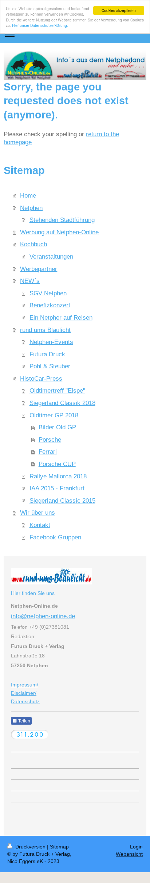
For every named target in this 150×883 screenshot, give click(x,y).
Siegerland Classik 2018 (62, 403)
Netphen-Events (51, 342)
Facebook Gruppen (55, 537)
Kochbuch (33, 244)
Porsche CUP (57, 464)
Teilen (23, 721)
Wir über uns (37, 512)
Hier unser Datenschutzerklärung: (40, 25)
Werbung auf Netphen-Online (59, 232)
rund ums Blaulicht (45, 330)
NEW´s (30, 281)
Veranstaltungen (51, 256)
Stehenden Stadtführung (62, 219)
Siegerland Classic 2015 (62, 500)
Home (28, 195)
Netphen (31, 207)
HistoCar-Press (41, 378)
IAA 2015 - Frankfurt (56, 488)
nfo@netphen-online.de (43, 616)
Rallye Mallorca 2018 (58, 476)
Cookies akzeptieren (119, 10)
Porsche (50, 439)
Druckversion (30, 847)
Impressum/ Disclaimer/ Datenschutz (25, 693)
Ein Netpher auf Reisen (60, 317)
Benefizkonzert (49, 305)
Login (136, 847)
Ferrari (48, 451)
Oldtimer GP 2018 (53, 415)
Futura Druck (47, 354)
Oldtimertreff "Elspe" (57, 390)
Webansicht (129, 854)
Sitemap (59, 847)
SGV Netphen (48, 293)
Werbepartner (38, 269)
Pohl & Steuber (49, 366)
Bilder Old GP (57, 427)
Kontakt (39, 525)
